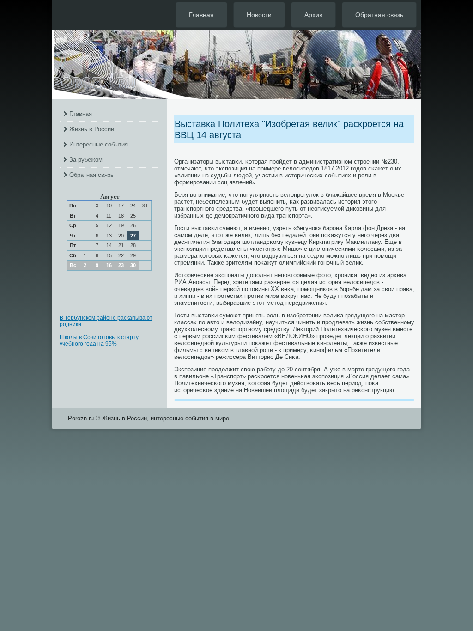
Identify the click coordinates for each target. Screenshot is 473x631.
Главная (201, 14)
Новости (259, 14)
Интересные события (98, 144)
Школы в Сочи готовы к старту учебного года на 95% (99, 340)
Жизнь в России (91, 129)
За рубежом (86, 159)
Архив (313, 14)
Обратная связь (379, 14)
